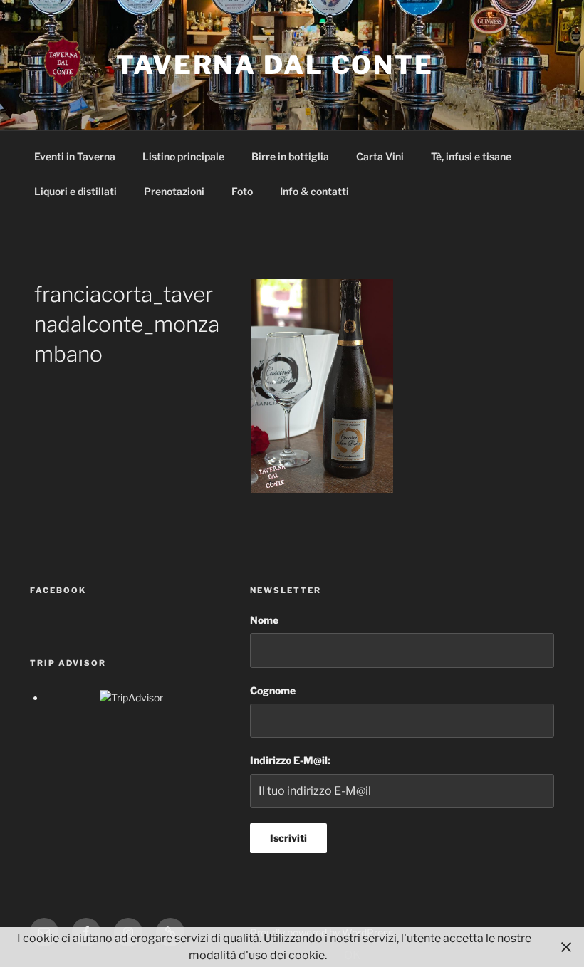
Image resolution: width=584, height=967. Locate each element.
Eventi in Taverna (74, 156)
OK (352, 955)
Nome (264, 620)
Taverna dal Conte (275, 64)
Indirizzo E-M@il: (290, 760)
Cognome (273, 690)
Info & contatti (314, 191)
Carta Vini (380, 156)
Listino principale (183, 156)
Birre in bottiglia (290, 156)
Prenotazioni (174, 191)
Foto (242, 191)
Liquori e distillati (75, 191)
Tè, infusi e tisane (471, 156)
